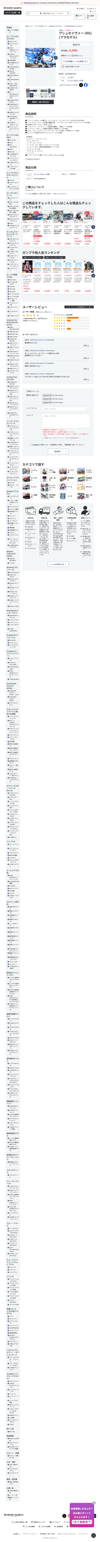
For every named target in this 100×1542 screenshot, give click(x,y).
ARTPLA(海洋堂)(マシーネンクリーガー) (14, 1196)
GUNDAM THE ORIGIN (13, 89)
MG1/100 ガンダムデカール (14, 240)
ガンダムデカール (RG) (13, 248)
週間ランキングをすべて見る (32, 257)
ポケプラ (11, 483)
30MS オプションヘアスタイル (13, 404)
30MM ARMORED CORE (14, 328)
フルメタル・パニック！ (13, 1390)
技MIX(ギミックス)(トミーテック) (13, 1046)
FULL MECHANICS (13, 146)
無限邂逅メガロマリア (13, 762)
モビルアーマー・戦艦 (13, 300)
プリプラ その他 (14, 1304)
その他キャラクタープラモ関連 (13, 1448)
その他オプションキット (13, 1368)
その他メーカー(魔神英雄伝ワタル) (14, 1148)
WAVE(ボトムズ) (14, 1068)
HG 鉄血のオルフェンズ (14, 64)
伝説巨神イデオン (13, 929)
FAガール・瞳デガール (13, 766)
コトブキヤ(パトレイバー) (14, 1120)
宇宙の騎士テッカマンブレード (13, 950)
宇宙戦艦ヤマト (13, 530)
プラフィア (12, 1270)
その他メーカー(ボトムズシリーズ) (14, 1095)
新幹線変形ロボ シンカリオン (13, 958)
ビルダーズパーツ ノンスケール (14, 265)
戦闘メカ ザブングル (14, 912)
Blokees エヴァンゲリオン (13, 580)
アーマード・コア (13, 1397)
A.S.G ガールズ (13, 888)
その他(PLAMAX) (14, 679)
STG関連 (11, 1418)
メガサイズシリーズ (13, 183)
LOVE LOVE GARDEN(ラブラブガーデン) (14, 1208)
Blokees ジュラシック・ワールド (13, 602)
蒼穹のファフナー (13, 945)
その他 (11, 1424)
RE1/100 (11, 152)
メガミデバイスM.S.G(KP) (13, 794)
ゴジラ (11, 1316)
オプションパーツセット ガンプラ (14, 129)
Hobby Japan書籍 (14, 1439)
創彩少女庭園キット (13, 745)
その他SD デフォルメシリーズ (14, 226)
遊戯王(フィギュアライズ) (14, 439)
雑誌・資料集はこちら (13, 1483)
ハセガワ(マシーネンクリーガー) (14, 1187)
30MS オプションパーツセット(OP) (13, 398)
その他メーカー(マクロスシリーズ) (14, 1052)
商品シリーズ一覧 (13, 1498)
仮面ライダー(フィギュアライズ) (14, 447)
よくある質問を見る (57, 564)
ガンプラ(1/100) (14, 296)
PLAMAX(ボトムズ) (14, 1071)
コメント (29, 415)
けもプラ (11, 893)
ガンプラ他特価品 (13, 31)
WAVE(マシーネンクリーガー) (13, 1191)
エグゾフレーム (13, 622)
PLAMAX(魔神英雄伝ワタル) (14, 1143)
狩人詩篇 (11, 891)
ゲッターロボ (13, 962)
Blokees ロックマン (13, 584)
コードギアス (13, 521)
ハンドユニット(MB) (13, 807)
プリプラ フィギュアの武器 (14, 1288)
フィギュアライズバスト (13, 464)
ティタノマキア (13, 620)
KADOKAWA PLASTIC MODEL (12, 699)
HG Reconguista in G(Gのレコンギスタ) (14, 95)
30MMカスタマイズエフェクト (13, 365)
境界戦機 (11, 528)
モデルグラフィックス (13, 1443)
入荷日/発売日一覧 (14, 1491)
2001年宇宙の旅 (13, 1328)
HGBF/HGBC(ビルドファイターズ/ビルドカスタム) (14, 107)
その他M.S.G (13, 837)
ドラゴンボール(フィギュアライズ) (14, 452)
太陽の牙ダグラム (13, 908)
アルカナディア (13, 759)
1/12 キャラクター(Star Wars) (13, 1232)
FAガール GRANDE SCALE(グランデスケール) (14, 723)
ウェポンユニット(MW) (13, 815)
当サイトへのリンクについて (67, 1534)
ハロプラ (11, 533)
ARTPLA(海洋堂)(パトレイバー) (14, 1115)
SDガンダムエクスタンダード (14, 216)
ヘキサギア (12, 858)
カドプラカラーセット (13, 704)
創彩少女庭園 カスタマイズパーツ (14, 754)
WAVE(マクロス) (14, 1038)
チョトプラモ (13, 1272)
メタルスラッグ (13, 1381)
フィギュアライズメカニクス (13, 472)
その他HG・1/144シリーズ (13, 123)
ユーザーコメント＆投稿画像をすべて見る (79, 307)
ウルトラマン (13, 1319)
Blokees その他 (13, 606)
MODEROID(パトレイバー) (13, 1107)
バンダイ (70, 77)
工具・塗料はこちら (13, 1465)
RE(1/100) (12, 291)
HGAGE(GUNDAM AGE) (13, 101)
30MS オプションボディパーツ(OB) (13, 392)
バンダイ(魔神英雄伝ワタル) (14, 1139)
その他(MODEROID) (13, 630)
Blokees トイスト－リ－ (13, 588)
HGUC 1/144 (12, 41)
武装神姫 (11, 741)
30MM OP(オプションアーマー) (14, 352)
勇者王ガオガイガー (13, 920)
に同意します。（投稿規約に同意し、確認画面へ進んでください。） (59, 445)
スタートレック (13, 1325)
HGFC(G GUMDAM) (12, 72)
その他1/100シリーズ (14, 163)
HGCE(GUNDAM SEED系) (14, 68)
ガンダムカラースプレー (13, 1470)
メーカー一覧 (13, 1495)
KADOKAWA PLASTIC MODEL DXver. (14, 692)
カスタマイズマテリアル (13, 372)
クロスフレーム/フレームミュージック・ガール (14, 730)
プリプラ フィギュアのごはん (14, 1280)
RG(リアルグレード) (13, 45)
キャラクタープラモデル (13, 1421)
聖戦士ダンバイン (13, 933)
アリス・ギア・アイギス (13, 738)
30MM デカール (13, 368)
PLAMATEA (12, 640)
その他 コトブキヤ (14, 865)
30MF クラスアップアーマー (13, 344)
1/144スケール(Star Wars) (13, 1236)
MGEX (11, 149)
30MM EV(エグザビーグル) (14, 357)
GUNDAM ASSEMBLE (12, 559)
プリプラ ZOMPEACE (12, 1301)
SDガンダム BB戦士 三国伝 (13, 211)
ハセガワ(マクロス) (14, 1028)
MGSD (11, 223)
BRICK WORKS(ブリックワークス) (13, 1202)
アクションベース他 (13, 304)
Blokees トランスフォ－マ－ (13, 597)
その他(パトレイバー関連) (14, 1128)
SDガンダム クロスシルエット (14, 220)
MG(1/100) (12, 280)
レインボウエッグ (13, 1214)
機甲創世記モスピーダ (13, 937)
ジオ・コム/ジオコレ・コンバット (14, 1359)
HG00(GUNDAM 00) (13, 76)
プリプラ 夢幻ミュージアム (14, 1293)
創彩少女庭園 (13, 855)
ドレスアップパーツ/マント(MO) (13, 833)
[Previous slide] (25, 58)
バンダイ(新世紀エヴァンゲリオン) (14, 979)
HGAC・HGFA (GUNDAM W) (13, 85)
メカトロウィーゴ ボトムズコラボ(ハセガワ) (14, 1080)
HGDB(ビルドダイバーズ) (13, 113)
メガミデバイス (13, 735)
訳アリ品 (11, 1431)
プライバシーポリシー (30, 1534)
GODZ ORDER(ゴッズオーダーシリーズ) (13, 674)
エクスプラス (13, 1341)
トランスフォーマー (13, 1322)
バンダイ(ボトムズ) (14, 1064)
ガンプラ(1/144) (14, 294)
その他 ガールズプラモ (14, 896)
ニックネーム (31, 408)
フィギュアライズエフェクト (13, 468)
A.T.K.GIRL (12, 886)
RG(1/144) (12, 289)
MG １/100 (12, 140)
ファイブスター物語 (13, 1401)
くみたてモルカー (13, 625)
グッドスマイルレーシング (13, 646)
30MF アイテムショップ (14, 348)
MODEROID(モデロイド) (13, 616)
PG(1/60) (12, 286)
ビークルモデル (13, 1228)
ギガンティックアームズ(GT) (13, 828)
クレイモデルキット (13, 497)
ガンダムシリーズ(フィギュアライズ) (14, 428)
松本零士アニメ (13, 1415)
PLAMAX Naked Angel (14, 668)
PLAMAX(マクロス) (14, 1024)
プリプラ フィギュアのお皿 (14, 1297)
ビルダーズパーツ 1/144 (13, 257)
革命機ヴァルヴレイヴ (13, 524)
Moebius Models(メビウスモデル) (13, 1337)
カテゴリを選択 (10, 12)
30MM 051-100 (13, 334)
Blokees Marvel (14, 572)
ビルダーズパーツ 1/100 (13, 261)
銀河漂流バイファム (13, 512)
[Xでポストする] (81, 85)
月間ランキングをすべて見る (54, 257)
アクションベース (13, 269)
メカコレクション (13, 536)
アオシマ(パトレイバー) (14, 1124)
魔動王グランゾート (13, 954)
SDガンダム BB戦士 (13, 203)
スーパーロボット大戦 (75, 80)
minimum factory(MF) (13, 663)
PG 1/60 (11, 180)
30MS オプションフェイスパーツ (13, 409)
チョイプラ (12, 1267)
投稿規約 (36, 444)
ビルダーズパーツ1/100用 (13, 167)
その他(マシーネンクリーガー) (14, 1218)
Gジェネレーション (13, 199)
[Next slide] (56, 58)
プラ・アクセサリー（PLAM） (13, 1364)
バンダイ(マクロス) (14, 1020)
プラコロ (11, 563)
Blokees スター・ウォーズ (13, 592)
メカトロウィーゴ (13, 1176)
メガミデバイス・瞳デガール (13, 774)
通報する (86, 345)
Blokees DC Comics (12, 576)
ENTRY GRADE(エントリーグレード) (14, 50)
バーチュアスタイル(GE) (13, 802)
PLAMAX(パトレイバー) (14, 1111)
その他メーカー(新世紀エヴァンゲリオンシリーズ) (14, 1007)
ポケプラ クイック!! (14, 486)
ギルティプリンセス (13, 659)
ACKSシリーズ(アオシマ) (13, 1041)
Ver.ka (11, 142)
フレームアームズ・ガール (13, 717)
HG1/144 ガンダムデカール (13, 244)
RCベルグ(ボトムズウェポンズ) (14, 1090)
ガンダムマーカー (13, 1474)
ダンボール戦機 (13, 509)
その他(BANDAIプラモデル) (13, 546)
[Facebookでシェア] (86, 85)
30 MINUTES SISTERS (13, 383)
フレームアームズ (13, 845)
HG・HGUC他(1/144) (13, 283)
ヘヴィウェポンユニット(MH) (13, 811)
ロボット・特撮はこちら (13, 1457)
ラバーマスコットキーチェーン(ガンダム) (13, 541)
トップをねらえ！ (13, 924)
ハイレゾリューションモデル (13, 159)
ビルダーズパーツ (13, 308)
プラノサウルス (13, 507)
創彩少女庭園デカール (13, 770)
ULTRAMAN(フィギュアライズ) (14, 443)
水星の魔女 (12, 60)
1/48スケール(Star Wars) (13, 1240)
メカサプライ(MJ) (13, 798)
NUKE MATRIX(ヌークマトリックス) (13, 877)
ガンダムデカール (13, 312)
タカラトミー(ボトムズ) (14, 1085)
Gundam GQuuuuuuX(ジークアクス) (13, 56)
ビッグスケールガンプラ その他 (14, 188)
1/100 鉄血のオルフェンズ (13, 155)
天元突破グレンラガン (13, 916)
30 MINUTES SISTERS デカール (14, 415)
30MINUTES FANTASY (12, 340)
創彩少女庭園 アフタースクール (14, 749)
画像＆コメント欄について (44, 312)
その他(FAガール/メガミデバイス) (14, 779)
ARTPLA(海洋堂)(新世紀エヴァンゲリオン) (14, 991)
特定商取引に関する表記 (47, 1534)
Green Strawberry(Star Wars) (14, 1249)
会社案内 (15, 1534)
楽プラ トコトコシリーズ (14, 1406)
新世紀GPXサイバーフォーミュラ (13, 1164)
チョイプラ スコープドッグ (14, 1075)
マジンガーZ (13, 964)
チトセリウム (13, 643)
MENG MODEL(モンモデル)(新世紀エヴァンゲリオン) (14, 999)
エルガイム (12, 518)
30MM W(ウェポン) (14, 361)
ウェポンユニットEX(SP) (13, 823)
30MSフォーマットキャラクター (14, 387)
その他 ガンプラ (14, 316)
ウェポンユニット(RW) (13, 819)
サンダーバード (13, 1330)
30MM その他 (13, 337)
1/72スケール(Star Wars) (13, 1244)
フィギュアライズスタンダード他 (13, 459)
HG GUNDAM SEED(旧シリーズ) (13, 118)
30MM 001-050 (13, 332)
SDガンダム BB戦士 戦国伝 (13, 207)
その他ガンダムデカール (13, 252)
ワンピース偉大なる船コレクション (13, 502)
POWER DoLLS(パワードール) (14, 1385)
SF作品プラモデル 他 (13, 1345)
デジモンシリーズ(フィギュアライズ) (14, 434)
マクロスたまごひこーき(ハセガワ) (14, 1033)
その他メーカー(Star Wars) (13, 1254)
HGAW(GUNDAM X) (14, 80)
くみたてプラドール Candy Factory (13, 1411)
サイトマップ (83, 1534)
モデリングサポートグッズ (13, 861)
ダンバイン (12, 516)
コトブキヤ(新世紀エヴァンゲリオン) (14, 985)
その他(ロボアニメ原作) (14, 967)
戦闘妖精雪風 (13, 1333)
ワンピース (12, 1394)
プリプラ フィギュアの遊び (14, 1284)
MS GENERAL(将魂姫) (14, 882)
